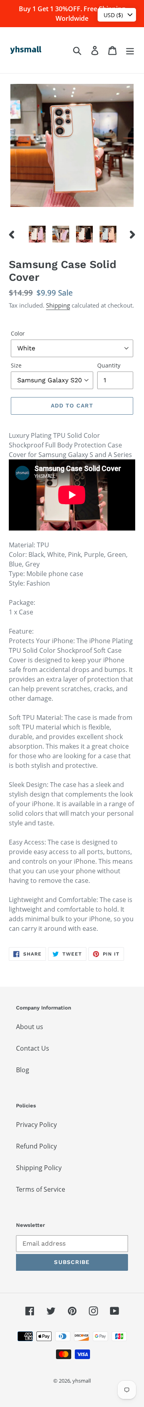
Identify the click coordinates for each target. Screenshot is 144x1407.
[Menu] (130, 50)
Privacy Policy (36, 1124)
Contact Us (32, 1048)
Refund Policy (36, 1146)
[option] (37, 234)
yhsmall (81, 1380)
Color (18, 333)
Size (16, 365)
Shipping (58, 305)
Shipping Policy (39, 1167)
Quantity (108, 365)
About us (29, 1026)
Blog (22, 1069)
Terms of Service (40, 1189)
